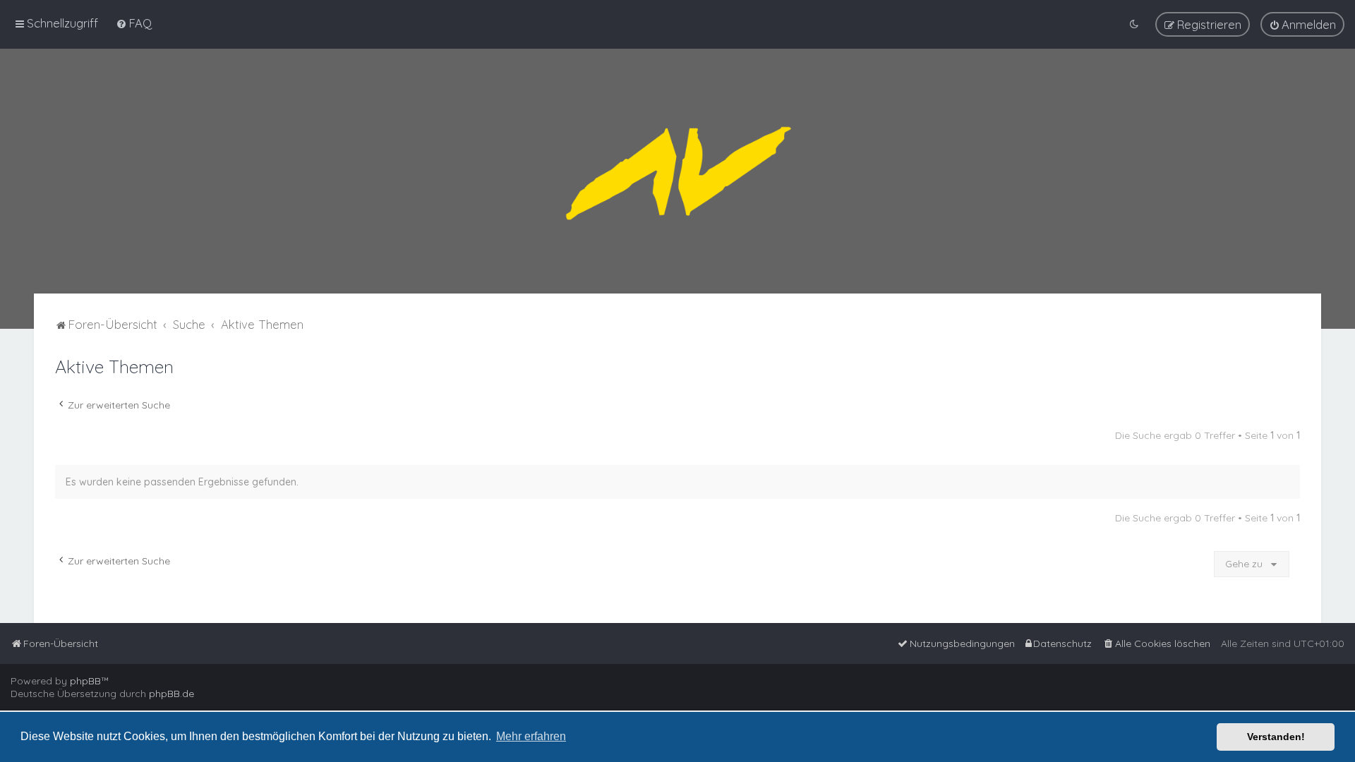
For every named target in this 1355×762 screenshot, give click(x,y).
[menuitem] (133, 23)
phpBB (85, 681)
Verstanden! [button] (1276, 736)
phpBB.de (171, 693)
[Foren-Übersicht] (677, 171)
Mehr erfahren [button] (531, 736)
